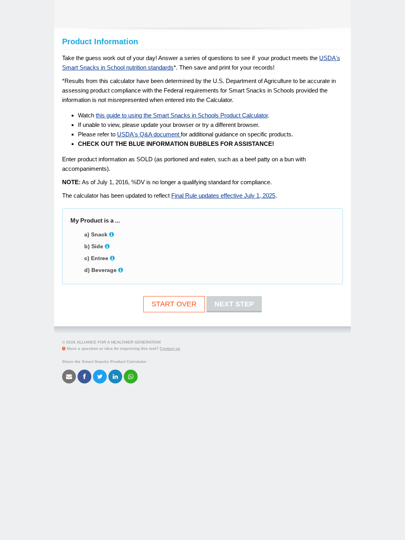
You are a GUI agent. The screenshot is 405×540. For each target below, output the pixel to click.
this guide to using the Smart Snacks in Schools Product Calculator (182, 115)
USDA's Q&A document (149, 134)
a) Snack (96, 234)
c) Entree (96, 258)
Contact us (170, 348)
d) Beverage (100, 270)
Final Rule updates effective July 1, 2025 (223, 195)
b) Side (93, 246)
